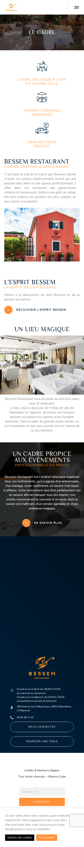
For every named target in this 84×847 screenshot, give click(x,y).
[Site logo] (11, 7)
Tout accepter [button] (47, 837)
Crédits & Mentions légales (42, 770)
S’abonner (42, 802)
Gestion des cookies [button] (20, 837)
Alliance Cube (57, 777)
